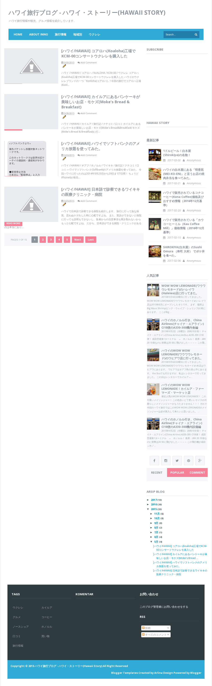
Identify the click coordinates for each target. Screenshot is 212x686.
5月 (156, 541)
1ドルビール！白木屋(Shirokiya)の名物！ (177, 153)
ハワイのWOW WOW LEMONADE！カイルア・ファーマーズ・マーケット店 (182, 388)
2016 (154, 504)
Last (91, 239)
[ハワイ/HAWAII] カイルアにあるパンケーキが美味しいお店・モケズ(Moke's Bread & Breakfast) (100, 101)
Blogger (195, 673)
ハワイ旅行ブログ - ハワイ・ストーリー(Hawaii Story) (86, 12)
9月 (156, 523)
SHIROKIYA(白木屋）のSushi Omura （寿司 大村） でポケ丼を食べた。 (184, 251)
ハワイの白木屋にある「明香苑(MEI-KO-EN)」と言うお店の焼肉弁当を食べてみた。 (183, 174)
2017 (154, 500)
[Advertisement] (178, 88)
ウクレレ (94, 34)
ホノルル (46, 626)
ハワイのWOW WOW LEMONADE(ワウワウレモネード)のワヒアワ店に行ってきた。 (182, 354)
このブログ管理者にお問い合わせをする (164, 607)
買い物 (45, 636)
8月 (156, 527)
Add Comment (89, 62)
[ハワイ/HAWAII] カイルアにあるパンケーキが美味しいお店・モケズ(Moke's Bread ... (180, 556)
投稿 (148, 628)
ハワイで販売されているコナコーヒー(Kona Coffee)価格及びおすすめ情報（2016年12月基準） (183, 199)
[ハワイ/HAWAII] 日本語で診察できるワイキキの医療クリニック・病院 (100, 192)
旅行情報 (60, 34)
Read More (13, 223)
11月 (157, 513)
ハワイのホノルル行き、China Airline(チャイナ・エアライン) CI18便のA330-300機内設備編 (181, 423)
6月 (156, 537)
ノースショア (21, 626)
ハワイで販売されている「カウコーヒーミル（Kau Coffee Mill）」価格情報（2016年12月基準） (183, 226)
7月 (156, 532)
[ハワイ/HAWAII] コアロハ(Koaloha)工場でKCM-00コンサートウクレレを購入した (98, 53)
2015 (154, 509)
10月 (157, 518)
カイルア (46, 607)
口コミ (17, 636)
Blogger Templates (124, 673)
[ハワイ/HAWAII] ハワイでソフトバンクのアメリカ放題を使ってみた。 (100, 146)
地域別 (77, 34)
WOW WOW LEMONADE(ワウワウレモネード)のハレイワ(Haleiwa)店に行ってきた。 (183, 289)
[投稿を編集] (64, 65)
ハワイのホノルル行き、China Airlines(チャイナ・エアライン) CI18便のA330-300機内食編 (182, 323)
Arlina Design (163, 673)
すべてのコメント (156, 634)
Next (77, 239)
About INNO (38, 34)
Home (18, 34)
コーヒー (46, 617)
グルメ (17, 617)
